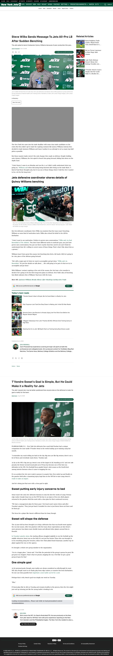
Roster (54, 8)
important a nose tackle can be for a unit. (46, 573)
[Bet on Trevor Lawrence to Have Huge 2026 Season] (88, 53)
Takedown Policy (51, 643)
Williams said (23, 167)
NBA (34, 4)
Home (40, 8)
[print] (22, 358)
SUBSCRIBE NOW (53, 1)
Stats (59, 8)
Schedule (49, 8)
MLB (38, 4)
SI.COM (3, 1)
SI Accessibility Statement (88, 643)
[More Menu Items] (101, 4)
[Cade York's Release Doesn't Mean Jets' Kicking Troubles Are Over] (88, 63)
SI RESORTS (29, 1)
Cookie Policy (37, 643)
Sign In (110, 4)
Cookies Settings (22, 646)
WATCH (91, 4)
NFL (23, 4)
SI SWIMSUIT (14, 1)
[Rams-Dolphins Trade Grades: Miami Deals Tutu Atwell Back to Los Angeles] (88, 44)
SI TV (97, 4)
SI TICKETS (22, 1)
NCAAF (44, 4)
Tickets (71, 8)
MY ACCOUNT (43, 1)
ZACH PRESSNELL (25, 344)
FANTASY (57, 4)
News (18, 366)
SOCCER (29, 4)
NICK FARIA (23, 613)
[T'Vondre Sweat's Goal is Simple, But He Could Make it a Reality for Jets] (88, 73)
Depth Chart (65, 8)
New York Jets (16, 102)
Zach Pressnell (15, 48)
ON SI (7, 1)
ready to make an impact (20, 479)
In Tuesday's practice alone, (21, 536)
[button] (65, 5)
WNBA (50, 4)
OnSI (44, 8)
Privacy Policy (22, 643)
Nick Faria (14, 396)
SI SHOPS (36, 1)
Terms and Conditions (68, 643)
